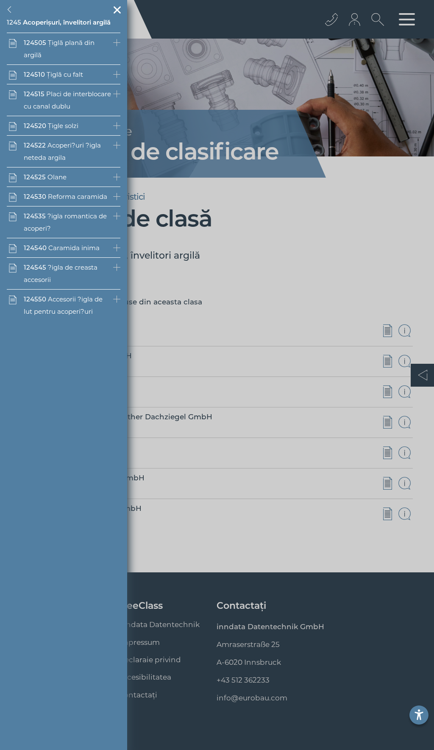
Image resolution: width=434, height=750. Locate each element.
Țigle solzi (51, 126)
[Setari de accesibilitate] (418, 715)
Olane (45, 177)
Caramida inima (62, 248)
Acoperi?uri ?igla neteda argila (62, 151)
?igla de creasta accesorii (60, 273)
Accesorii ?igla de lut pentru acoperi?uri (63, 305)
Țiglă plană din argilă (59, 49)
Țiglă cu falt (53, 74)
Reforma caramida (65, 196)
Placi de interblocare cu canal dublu (67, 100)
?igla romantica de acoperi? (65, 222)
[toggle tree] (11, 9)
